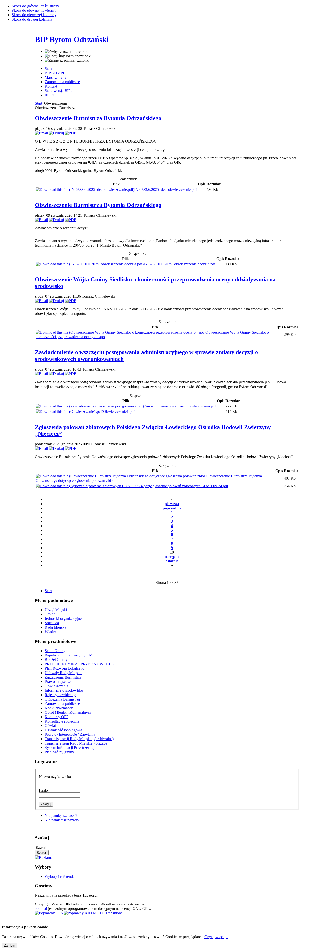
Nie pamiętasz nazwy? (62, 820)
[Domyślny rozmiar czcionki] (68, 56)
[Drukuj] (56, 133)
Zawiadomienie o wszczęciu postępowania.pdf (180, 406)
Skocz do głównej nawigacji (34, 10)
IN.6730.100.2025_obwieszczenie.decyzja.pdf (179, 264)
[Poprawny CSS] (49, 913)
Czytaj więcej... (216, 937)
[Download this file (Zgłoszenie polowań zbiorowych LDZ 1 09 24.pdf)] (93, 486)
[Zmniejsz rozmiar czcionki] (67, 60)
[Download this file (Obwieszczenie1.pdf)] (69, 411)
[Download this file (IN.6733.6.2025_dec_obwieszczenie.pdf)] (85, 189)
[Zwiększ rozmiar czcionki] (67, 51)
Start (38, 103)
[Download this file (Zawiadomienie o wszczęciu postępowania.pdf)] (90, 406)
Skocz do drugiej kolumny (32, 19)
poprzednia (172, 508)
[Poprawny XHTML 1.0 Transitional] (93, 913)
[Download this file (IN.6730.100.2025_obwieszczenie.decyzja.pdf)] (90, 264)
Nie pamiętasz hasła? (61, 816)
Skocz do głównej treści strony (35, 6)
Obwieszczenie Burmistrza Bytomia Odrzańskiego (98, 118)
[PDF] (70, 133)
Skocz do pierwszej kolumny (34, 15)
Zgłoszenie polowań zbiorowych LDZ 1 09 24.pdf (189, 486)
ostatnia (172, 561)
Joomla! (41, 908)
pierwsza (172, 504)
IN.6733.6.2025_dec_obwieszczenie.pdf (165, 189)
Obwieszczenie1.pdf (119, 411)
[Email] (41, 133)
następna (172, 556)
